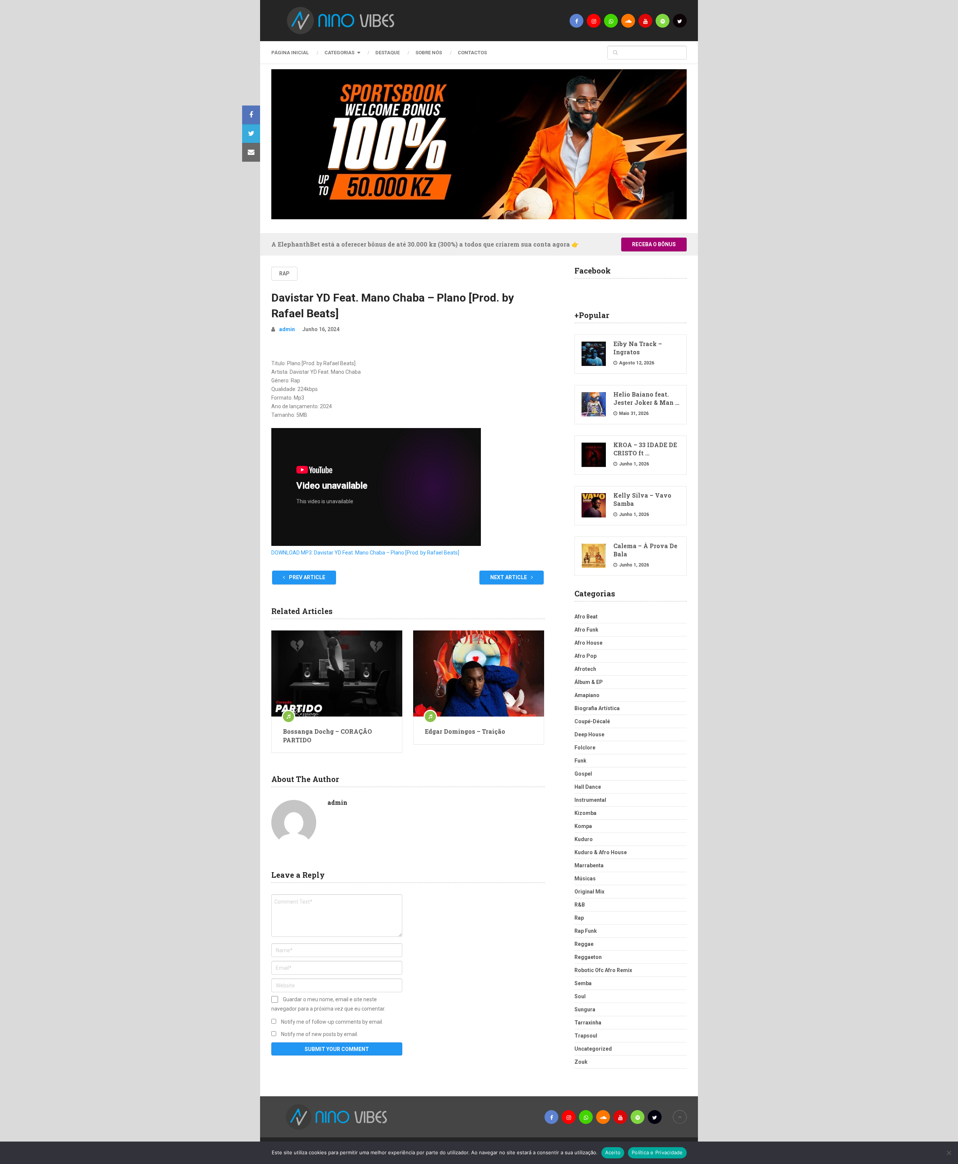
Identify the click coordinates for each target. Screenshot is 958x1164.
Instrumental (590, 800)
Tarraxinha (587, 1023)
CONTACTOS (472, 52)
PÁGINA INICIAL (290, 52)
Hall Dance (587, 787)
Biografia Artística (597, 708)
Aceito (613, 1152)
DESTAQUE (387, 52)
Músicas (585, 879)
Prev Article (306, 577)
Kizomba (585, 813)
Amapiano (586, 695)
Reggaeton (588, 957)
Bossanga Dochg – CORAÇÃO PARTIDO (327, 735)
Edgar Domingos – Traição (465, 731)
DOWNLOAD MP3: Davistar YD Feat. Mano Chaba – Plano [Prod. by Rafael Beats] (365, 553)
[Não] (948, 1153)
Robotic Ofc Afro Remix (603, 970)
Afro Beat (586, 617)
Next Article (509, 577)
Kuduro (583, 839)
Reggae (584, 944)
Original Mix (589, 892)
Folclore (584, 748)
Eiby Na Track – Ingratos (637, 348)
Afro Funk (586, 630)
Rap (284, 274)
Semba (583, 983)
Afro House (588, 643)
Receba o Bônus (654, 244)
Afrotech (585, 669)
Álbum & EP (588, 682)
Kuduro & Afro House (600, 852)
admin (287, 329)
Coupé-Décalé (592, 721)
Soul (580, 996)
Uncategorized (593, 1049)
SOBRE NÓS (428, 52)
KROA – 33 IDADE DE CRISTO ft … (645, 449)
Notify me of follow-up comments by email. (332, 1022)
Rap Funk (585, 931)
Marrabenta (589, 865)
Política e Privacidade (657, 1152)
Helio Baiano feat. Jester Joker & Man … (646, 398)
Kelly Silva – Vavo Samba (642, 499)
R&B (579, 905)
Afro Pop (585, 656)
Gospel (583, 774)
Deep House (589, 734)
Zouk (581, 1062)
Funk (580, 761)
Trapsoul (585, 1036)
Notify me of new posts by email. (319, 1034)
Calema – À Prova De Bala (645, 550)
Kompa (583, 826)
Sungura (584, 1009)
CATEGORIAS (339, 52)
